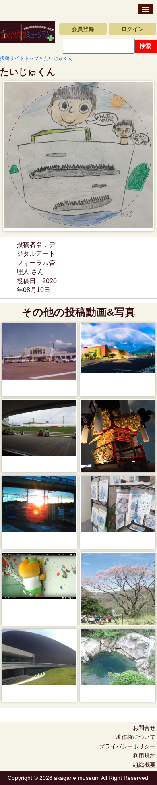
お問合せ (144, 728)
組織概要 (144, 765)
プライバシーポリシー (127, 746)
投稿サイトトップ (19, 58)
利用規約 (144, 755)
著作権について (135, 737)
